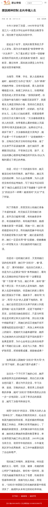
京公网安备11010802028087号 (31, 503)
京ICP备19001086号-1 (13, 503)
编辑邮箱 (24, 496)
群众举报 (16, 3)
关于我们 (15, 496)
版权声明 (33, 496)
